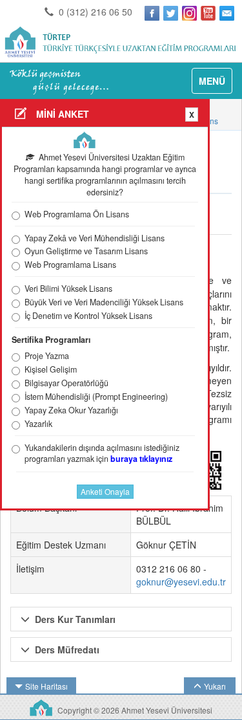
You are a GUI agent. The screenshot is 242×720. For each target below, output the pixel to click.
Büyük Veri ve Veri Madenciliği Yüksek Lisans (104, 302)
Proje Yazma (47, 356)
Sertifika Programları (51, 339)
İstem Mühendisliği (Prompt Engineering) (96, 396)
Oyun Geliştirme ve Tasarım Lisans (86, 251)
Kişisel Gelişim (51, 369)
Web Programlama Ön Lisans (77, 214)
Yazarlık (38, 424)
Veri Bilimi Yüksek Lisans (68, 288)
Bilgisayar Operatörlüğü (66, 383)
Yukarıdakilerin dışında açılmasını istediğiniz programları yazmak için (102, 453)
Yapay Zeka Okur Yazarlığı (71, 410)
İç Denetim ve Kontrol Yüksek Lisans (88, 316)
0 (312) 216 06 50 (94, 11)
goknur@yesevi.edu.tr (181, 581)
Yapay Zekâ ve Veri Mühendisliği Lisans (95, 238)
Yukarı (215, 686)
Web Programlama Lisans (70, 264)
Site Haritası (46, 686)
